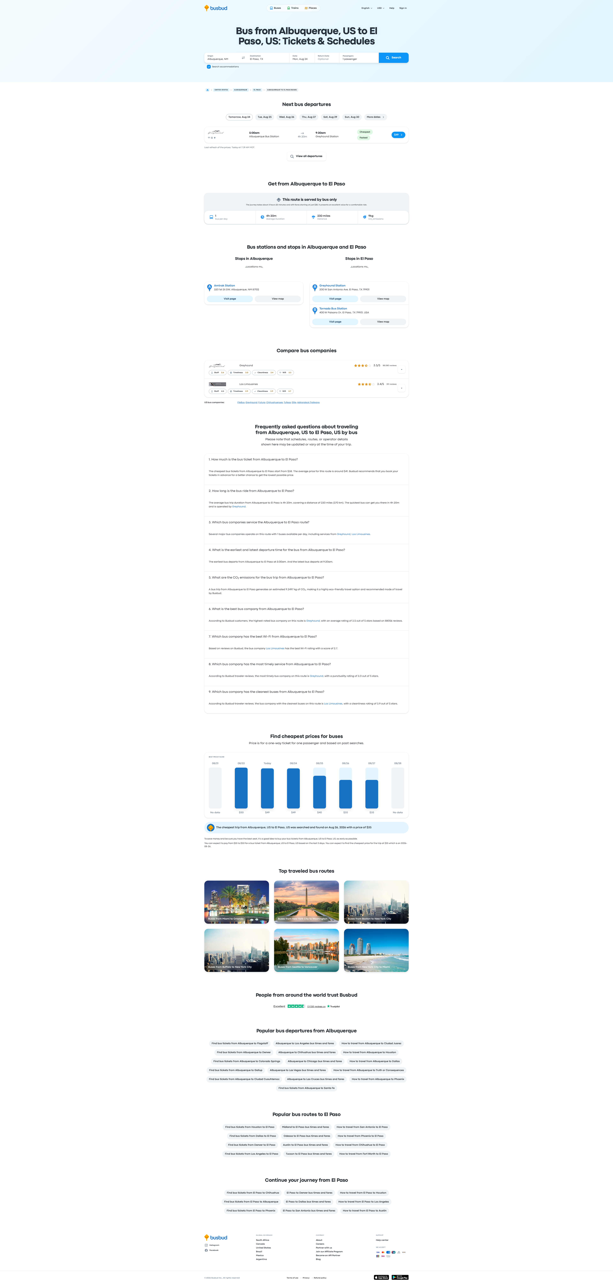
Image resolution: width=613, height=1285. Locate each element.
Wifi (284, 372)
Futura (261, 402)
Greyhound (246, 365)
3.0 (246, 372)
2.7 (289, 391)
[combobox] (222, 57)
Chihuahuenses (274, 402)
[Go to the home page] (215, 8)
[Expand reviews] (401, 369)
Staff (216, 372)
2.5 (290, 372)
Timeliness (238, 372)
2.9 (246, 391)
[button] (243, 57)
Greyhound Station (332, 286)
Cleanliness (262, 372)
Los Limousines (248, 384)
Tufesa (287, 402)
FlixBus (241, 402)
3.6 (222, 372)
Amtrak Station (224, 286)
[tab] (239, 117)
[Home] (207, 90)
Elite (294, 402)
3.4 (272, 372)
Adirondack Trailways (308, 402)
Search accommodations (225, 67)
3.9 (271, 391)
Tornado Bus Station (333, 309)
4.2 (222, 391)
